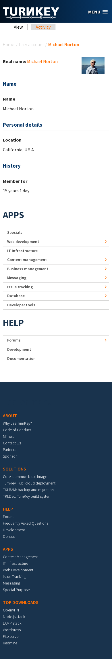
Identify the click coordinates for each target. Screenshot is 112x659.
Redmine (10, 643)
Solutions (14, 469)
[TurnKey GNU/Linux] (31, 17)
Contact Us (12, 443)
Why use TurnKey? (17, 423)
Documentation (21, 358)
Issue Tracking (14, 576)
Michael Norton (42, 61)
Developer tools (21, 304)
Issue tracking (20, 286)
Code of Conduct (17, 429)
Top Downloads (20, 602)
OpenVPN (11, 610)
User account (31, 44)
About (10, 415)
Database (16, 295)
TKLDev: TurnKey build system (27, 496)
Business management (27, 268)
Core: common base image (25, 476)
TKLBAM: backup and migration (28, 489)
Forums (14, 340)
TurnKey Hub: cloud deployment (29, 483)
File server (11, 636)
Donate (9, 536)
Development (19, 349)
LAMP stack (12, 623)
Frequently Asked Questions (25, 523)
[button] (98, 12)
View (21, 27)
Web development (23, 241)
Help (13, 322)
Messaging (16, 277)
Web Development (18, 569)
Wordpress (12, 629)
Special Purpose (16, 589)
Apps (13, 215)
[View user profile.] (93, 65)
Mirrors (8, 436)
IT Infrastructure (22, 250)
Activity (43, 27)
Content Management (20, 556)
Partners (9, 449)
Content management (27, 259)
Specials (14, 232)
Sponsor (10, 456)
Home (8, 44)
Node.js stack (14, 616)
